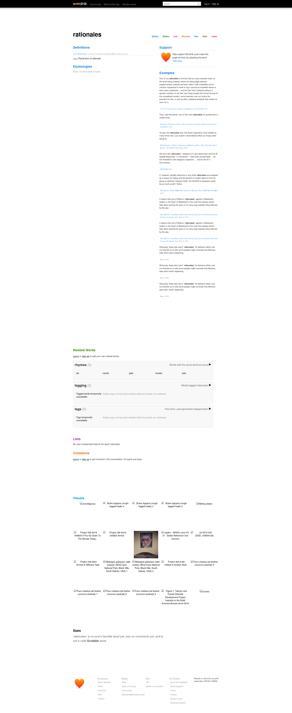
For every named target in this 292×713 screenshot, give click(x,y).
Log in (76, 356)
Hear (205, 36)
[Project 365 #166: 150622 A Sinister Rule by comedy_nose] (175, 562)
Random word (129, 4)
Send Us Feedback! (178, 682)
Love (214, 36)
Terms (173, 690)
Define (155, 36)
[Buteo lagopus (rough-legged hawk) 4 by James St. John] (116, 504)
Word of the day (111, 4)
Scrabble (93, 640)
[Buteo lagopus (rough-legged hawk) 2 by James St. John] (175, 504)
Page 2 (162, 259)
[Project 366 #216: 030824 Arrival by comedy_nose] (116, 533)
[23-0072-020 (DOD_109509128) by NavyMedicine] (204, 533)
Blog (124, 682)
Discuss (186, 36)
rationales (177, 60)
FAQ (100, 694)
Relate (166, 36)
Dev (148, 678)
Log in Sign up (211, 3)
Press (100, 686)
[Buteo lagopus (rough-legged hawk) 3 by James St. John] (146, 504)
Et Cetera (175, 678)
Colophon (102, 690)
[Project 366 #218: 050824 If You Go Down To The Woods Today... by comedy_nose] (87, 535)
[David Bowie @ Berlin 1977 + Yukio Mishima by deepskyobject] (146, 548)
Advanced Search (178, 702)
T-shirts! (101, 698)
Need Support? (176, 686)
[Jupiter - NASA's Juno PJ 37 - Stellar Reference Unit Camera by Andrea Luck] (175, 535)
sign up (85, 356)
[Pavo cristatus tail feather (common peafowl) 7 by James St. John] (87, 592)
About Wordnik (104, 682)
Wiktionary (82, 53)
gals (131, 373)
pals (184, 373)
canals (106, 373)
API (147, 682)
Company (102, 678)
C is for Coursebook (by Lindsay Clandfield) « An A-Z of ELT (181, 109)
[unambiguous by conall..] (87, 503)
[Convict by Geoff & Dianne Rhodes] (204, 591)
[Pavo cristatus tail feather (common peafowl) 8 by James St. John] (116, 592)
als (77, 373)
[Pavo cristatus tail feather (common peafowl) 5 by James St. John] (146, 592)
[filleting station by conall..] (204, 503)
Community (95, 4)
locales (159, 373)
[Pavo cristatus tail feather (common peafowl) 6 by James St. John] (204, 562)
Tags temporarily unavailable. (84, 419)
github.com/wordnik (154, 686)
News (125, 678)
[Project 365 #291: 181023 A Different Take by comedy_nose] (87, 562)
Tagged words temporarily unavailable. (88, 395)
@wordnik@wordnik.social (133, 694)
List (175, 36)
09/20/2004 (164, 169)
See (196, 36)
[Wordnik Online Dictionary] (80, 3)
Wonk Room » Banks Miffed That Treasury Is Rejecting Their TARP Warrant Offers (189, 190)
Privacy (173, 694)
